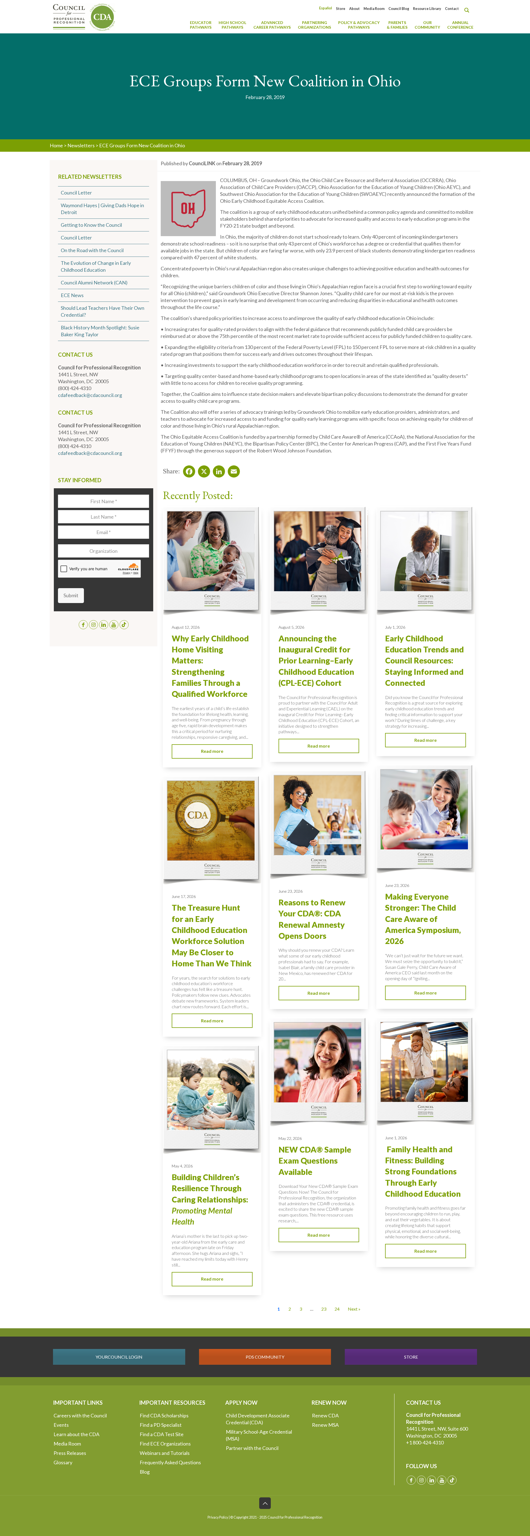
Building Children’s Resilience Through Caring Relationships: (210, 1199)
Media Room (374, 9)
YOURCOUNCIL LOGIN (119, 1356)
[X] (202, 470)
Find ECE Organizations (165, 1444)
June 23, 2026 (397, 885)
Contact (452, 9)
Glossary (63, 1462)
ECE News (72, 295)
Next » (354, 1308)
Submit (70, 595)
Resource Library (427, 9)
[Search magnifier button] (468, 10)
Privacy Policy (218, 1517)
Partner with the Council (252, 1448)
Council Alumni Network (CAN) (94, 282)
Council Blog (398, 9)
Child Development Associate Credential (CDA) (258, 1418)
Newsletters (81, 145)
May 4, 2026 (182, 1166)
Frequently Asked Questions (170, 1462)
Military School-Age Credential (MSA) (259, 1435)
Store (340, 9)
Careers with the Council (80, 1415)
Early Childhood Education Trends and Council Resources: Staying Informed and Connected (424, 660)
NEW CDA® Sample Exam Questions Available (315, 1161)
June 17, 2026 (184, 896)
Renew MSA (325, 1425)
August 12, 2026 (186, 627)
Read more (212, 751)
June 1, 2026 (396, 1137)
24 (337, 1308)
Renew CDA (325, 1415)
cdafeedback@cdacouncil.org (90, 395)
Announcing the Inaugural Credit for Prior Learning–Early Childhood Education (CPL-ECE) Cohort (316, 660)
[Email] (232, 470)
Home (56, 145)
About (354, 9)
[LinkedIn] (217, 470)
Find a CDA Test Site (162, 1434)
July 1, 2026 (395, 627)
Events (61, 1425)
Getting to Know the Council (91, 225)
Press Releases (70, 1453)
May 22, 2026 (290, 1138)
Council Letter (76, 193)
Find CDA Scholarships (164, 1415)
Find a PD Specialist (161, 1425)
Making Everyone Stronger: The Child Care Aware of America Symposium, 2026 (423, 919)
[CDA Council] (84, 16)
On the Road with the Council (92, 250)
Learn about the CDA (76, 1434)
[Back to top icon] (265, 1503)
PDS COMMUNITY (265, 1356)
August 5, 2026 (291, 627)
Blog (145, 1472)
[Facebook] (187, 470)
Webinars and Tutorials (165, 1453)
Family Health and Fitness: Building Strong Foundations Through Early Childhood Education (423, 1171)
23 (323, 1308)
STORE (411, 1356)
